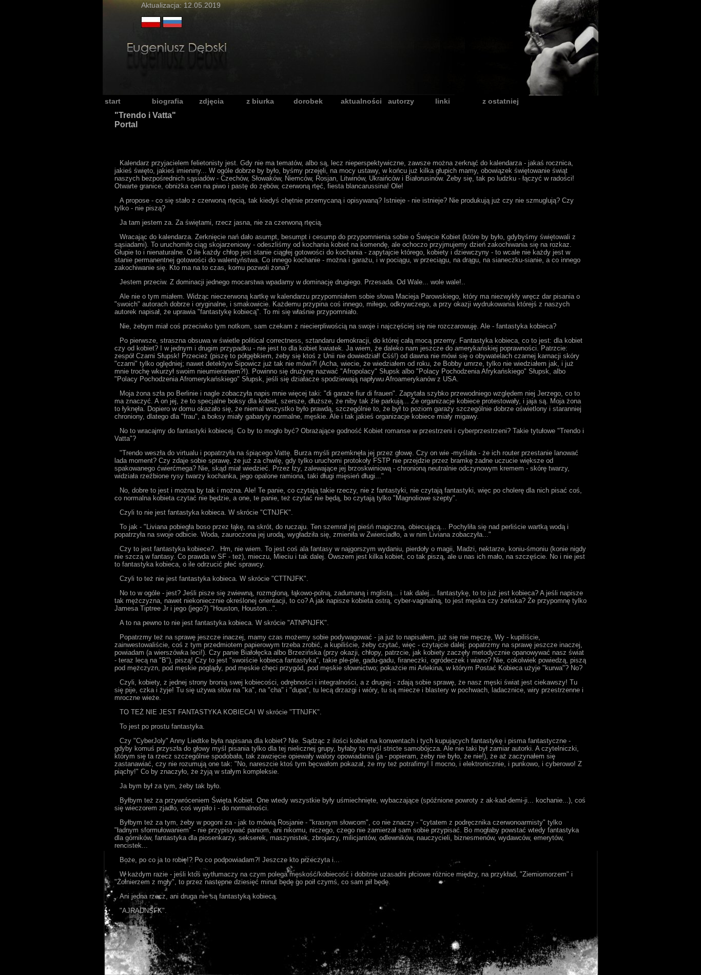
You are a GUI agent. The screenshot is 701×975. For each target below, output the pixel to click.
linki (442, 101)
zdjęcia (211, 101)
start (113, 101)
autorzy (401, 101)
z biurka (260, 101)
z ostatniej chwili (500, 102)
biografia (167, 101)
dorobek (308, 101)
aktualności (361, 101)
